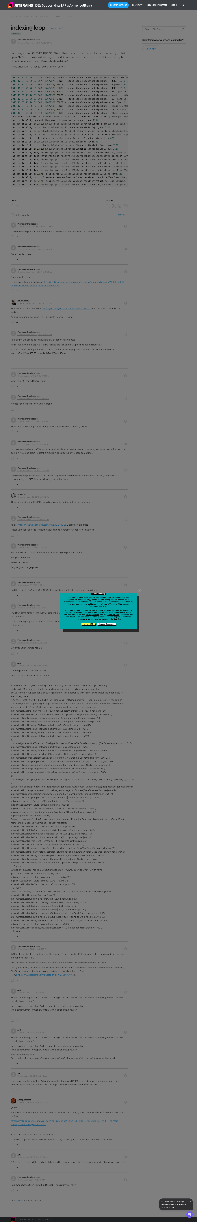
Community (137, 5)
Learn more (103, 606)
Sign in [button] (174, 5)
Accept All (88, 624)
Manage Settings (106, 624)
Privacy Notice (92, 615)
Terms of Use (113, 615)
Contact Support (118, 5)
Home (20, 5)
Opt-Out (117, 619)
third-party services (79, 617)
